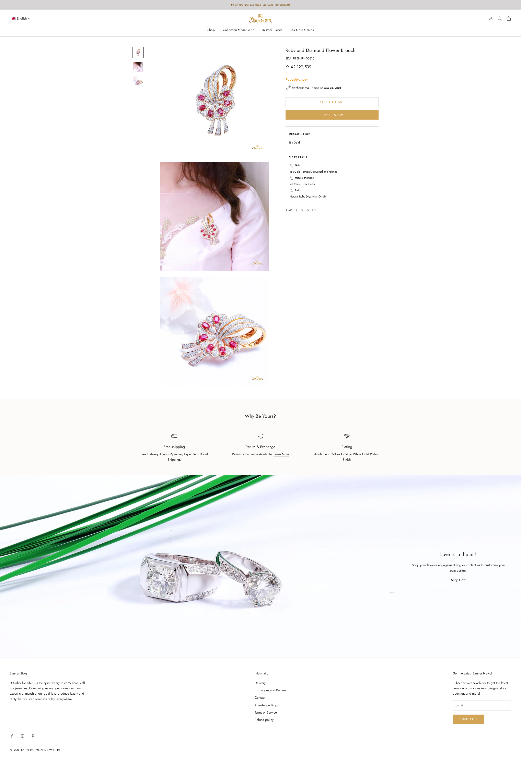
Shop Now (458, 580)
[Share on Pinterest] (308, 210)
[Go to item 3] (138, 81)
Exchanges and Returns (270, 690)
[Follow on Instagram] (22, 736)
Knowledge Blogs (266, 705)
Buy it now (332, 115)
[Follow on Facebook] (12, 736)
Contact (260, 697)
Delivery (260, 683)
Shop (211, 30)
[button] (21, 19)
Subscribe (468, 719)
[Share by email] (313, 210)
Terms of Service (266, 712)
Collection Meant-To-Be (238, 30)
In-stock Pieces (272, 30)
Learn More (281, 454)
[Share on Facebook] (296, 210)
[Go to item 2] (138, 67)
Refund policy (264, 719)
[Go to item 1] (138, 52)
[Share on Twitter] (302, 210)
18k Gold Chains (302, 30)
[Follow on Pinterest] (33, 736)
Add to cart (332, 102)
